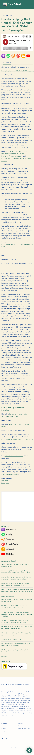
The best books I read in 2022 (11, 639)
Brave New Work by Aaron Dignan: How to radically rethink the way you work (15, 584)
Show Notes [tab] (7, 62)
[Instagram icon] (2, 738)
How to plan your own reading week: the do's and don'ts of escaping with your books (16, 578)
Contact (3, 731)
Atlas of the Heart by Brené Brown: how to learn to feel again (15, 565)
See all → (4, 656)
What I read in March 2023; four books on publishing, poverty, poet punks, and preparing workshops (16, 614)
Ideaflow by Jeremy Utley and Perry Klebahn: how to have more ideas (16, 651)
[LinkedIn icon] (6, 738)
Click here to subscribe (9, 474)
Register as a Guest (24, 728)
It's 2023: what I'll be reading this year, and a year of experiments (16, 634)
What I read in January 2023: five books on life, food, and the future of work (16, 627)
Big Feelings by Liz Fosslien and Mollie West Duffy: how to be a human (15, 644)
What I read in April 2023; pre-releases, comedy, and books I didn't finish (14, 607)
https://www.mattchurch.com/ (12, 154)
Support (3, 728)
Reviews (20, 726)
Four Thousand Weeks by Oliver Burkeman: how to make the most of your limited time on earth (17, 590)
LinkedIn (4, 480)
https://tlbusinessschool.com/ (19, 151)
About (3, 726)
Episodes (4, 723)
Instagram (5, 483)
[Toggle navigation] (27, 4)
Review (20, 723)
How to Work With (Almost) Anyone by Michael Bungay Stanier (16, 600)
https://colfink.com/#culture (11, 156)
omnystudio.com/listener (14, 456)
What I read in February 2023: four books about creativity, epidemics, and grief (14, 621)
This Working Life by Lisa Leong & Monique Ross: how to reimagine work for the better (15, 571)
